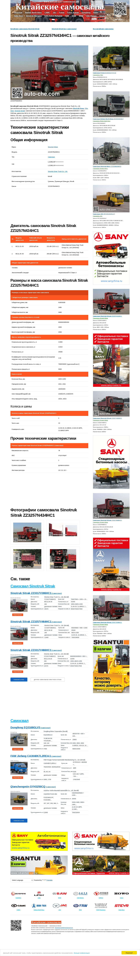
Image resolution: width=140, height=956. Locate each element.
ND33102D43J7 (108, 119)
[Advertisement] (33, 206)
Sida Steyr (18, 16)
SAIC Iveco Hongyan (53, 16)
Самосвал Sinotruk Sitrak (32, 586)
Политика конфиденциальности (64, 927)
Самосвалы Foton (98, 75)
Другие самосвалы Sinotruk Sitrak (47, 679)
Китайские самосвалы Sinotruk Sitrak (24, 29)
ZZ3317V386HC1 (107, 622)
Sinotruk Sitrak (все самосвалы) (64, 29)
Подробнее (17, 614)
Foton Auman (73, 13)
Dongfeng (86, 13)
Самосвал (51, 157)
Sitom (102, 16)
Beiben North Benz (33, 13)
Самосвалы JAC (97, 216)
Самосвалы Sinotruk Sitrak (100, 318)
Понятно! (129, 952)
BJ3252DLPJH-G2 (104, 73)
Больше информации (82, 952)
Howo (95, 13)
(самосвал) (36, 593)
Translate (49, 880)
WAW (81, 16)
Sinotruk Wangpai (34, 16)
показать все (19, 679)
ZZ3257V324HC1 (107, 316)
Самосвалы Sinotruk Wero (100, 168)
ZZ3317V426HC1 (107, 418)
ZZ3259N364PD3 (107, 166)
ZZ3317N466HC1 (107, 520)
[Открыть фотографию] (49, 72)
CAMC (47, 13)
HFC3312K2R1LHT (104, 214)
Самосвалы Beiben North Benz (101, 121)
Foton (61, 13)
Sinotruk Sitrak (53, 147)
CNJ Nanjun (91, 16)
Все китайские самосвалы (103, 29)
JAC (54, 13)
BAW (74, 16)
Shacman (18, 13)
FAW (67, 16)
